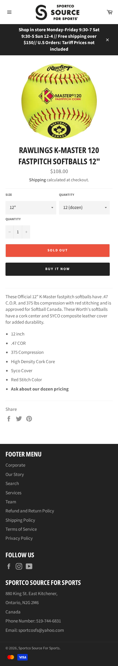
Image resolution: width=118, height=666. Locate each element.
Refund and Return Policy (29, 511)
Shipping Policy (20, 520)
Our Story (14, 474)
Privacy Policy (19, 538)
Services (13, 493)
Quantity (66, 195)
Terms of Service (21, 529)
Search (12, 483)
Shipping (37, 180)
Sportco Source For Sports (39, 648)
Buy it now (57, 268)
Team (10, 502)
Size (8, 195)
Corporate (15, 465)
